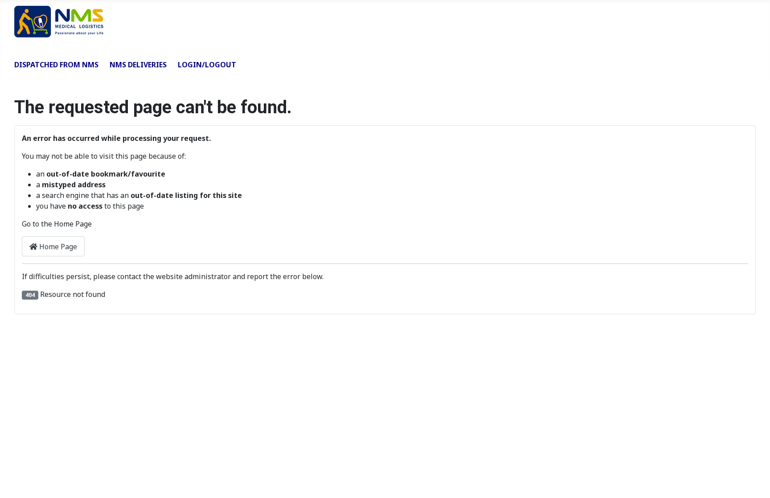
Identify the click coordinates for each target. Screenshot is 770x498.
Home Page (57, 246)
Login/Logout (207, 65)
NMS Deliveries (138, 65)
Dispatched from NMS (56, 65)
